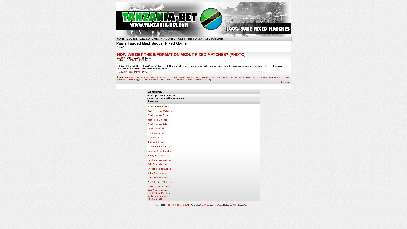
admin (122, 58)
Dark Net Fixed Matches (159, 111)
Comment (285, 82)
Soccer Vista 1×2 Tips (158, 186)
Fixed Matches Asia (157, 124)
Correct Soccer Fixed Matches (185, 77)
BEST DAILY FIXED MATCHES (205, 38)
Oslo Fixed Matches (157, 164)
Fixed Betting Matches (158, 193)
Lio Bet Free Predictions (159, 146)
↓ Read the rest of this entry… (133, 71)
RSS (234, 205)
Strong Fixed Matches (158, 155)
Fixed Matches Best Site (209, 77)
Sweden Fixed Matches (159, 168)
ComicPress (218, 205)
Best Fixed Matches (157, 119)
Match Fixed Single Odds (256, 77)
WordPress (204, 205)
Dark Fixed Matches (157, 177)
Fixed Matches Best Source (232, 77)
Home (120, 38)
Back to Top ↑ (243, 205)
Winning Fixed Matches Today (198, 80)
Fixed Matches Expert (158, 115)
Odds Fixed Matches (157, 196)
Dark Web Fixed (155, 142)
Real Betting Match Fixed (278, 77)
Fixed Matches (154, 199)
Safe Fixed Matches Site (149, 80)
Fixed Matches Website (159, 160)
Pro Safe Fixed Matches (159, 182)
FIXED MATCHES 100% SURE (203, 19)
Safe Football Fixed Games (172, 80)
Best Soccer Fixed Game (134, 77)
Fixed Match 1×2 (155, 133)
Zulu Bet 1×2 (153, 137)
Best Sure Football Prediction (158, 77)
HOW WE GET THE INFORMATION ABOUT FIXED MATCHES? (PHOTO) (181, 54)
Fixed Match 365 (155, 128)
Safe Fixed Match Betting (127, 80)
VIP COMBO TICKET (173, 38)
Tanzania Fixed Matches (159, 151)
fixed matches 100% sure (137, 60)
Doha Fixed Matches (157, 173)
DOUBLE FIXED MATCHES (143, 38)
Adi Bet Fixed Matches (158, 106)
